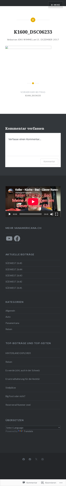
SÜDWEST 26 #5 (14, 263)
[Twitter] (36, 458)
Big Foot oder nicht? (15, 396)
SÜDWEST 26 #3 (14, 275)
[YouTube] (9, 238)
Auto (8, 316)
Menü (57, 5)
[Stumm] (51, 214)
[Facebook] (17, 238)
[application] (33, 201)
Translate (28, 431)
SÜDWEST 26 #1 (14, 288)
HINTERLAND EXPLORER (18, 353)
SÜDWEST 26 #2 (14, 281)
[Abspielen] (9, 214)
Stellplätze (11, 387)
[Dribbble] (42, 458)
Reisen (9, 329)
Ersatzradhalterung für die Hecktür (23, 379)
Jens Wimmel (25, 39)
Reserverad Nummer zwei (18, 404)
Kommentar (49, 161)
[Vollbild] (56, 214)
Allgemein (10, 310)
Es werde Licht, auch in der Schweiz (23, 370)
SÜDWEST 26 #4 (14, 269)
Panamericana (12, 323)
